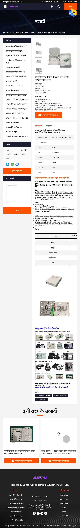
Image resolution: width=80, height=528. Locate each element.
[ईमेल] (17, 164)
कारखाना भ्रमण (64, 499)
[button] (38, 72)
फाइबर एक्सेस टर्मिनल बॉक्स (43, 395)
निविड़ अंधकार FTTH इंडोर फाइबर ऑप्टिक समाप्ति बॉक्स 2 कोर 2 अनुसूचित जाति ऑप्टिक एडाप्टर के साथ (21, 452)
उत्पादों (9, 32)
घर (4, 32)
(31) (16, 76)
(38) (17, 95)
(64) (17, 136)
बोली (70, 6)
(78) (15, 90)
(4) (13, 123)
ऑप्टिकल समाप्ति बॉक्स (60, 395)
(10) (16, 104)
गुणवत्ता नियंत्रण (64, 503)
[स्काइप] (7, 164)
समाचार (64, 507)
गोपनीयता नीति (64, 516)
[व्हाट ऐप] (12, 164)
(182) (16, 46)
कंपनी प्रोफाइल (64, 495)
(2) (13, 67)
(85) (14, 51)
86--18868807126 (70, 1)
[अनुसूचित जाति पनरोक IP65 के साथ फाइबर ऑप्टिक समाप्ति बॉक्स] (60, 57)
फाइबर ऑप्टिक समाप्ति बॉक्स (20, 32)
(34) (16, 55)
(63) (16, 61)
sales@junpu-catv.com (51, 1)
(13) (15, 72)
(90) (14, 86)
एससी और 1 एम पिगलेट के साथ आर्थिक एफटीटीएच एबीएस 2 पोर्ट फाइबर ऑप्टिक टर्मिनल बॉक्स (56, 452)
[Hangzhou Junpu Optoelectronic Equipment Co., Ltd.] (14, 6)
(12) (17, 118)
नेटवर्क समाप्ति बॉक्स (41, 399)
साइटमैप (64, 512)
